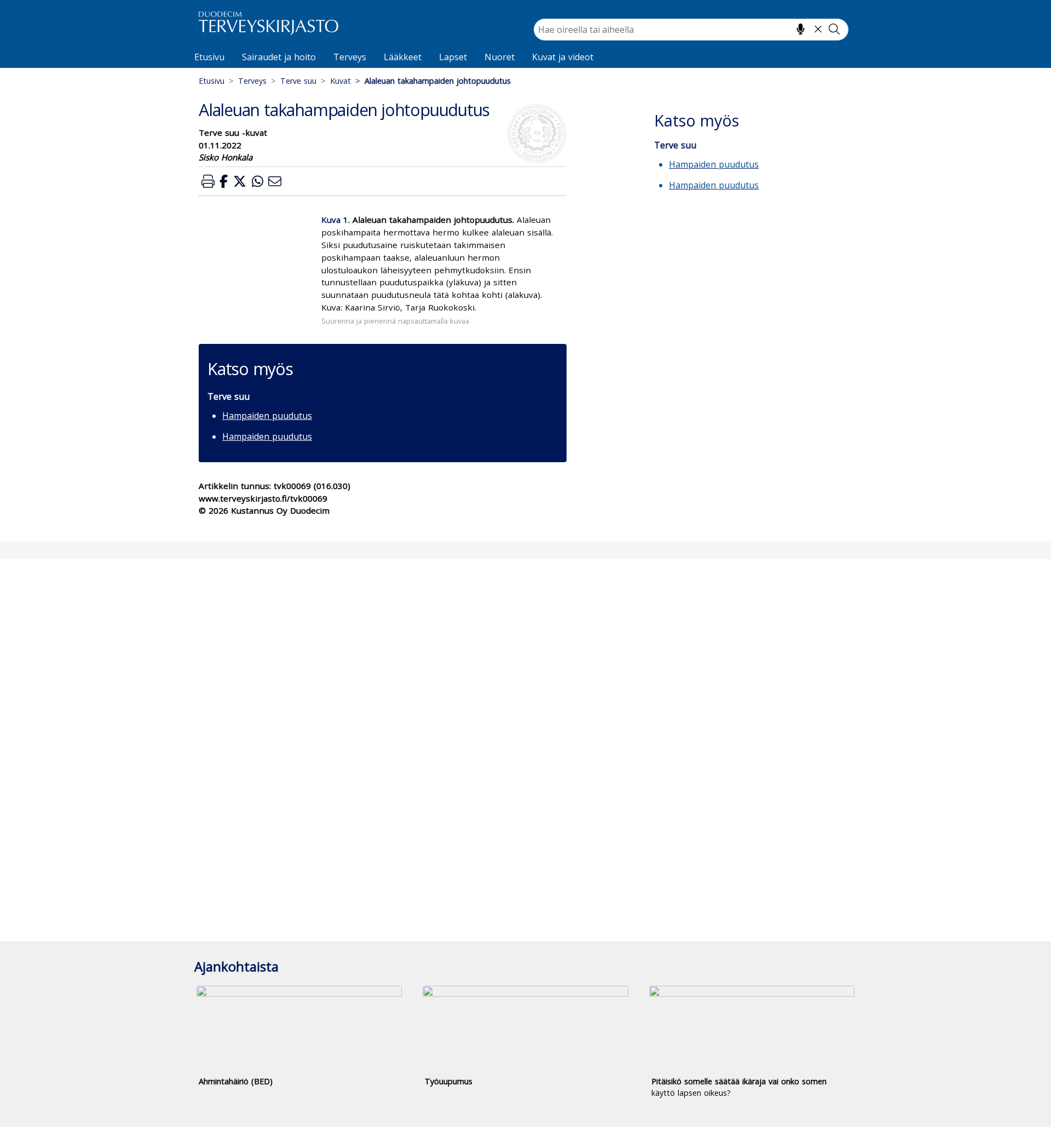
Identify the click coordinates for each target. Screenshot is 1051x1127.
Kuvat (340, 81)
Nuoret (499, 57)
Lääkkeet (402, 57)
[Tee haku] (834, 29)
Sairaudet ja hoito (279, 57)
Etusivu (209, 57)
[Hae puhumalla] (800, 29)
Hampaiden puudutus (267, 416)
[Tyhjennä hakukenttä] (818, 29)
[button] (208, 181)
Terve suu (298, 81)
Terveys (349, 57)
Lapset (453, 57)
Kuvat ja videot (562, 57)
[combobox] (691, 30)
